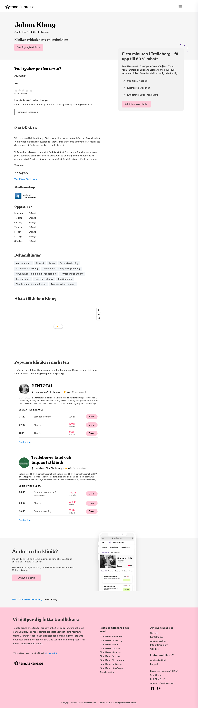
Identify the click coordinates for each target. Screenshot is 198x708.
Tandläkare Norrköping (112, 660)
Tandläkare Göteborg (111, 640)
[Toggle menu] (180, 6)
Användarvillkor (158, 641)
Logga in (154, 664)
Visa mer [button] (19, 165)
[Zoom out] (99, 314)
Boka (91, 416)
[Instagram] (159, 688)
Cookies (154, 648)
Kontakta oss (156, 637)
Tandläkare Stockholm (111, 636)
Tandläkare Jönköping (111, 668)
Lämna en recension (27, 112)
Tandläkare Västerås (110, 652)
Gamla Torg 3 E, (31, 32)
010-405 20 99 (157, 679)
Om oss (154, 633)
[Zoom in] (99, 310)
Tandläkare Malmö (109, 644)
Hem (14, 599)
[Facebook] (152, 688)
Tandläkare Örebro (110, 656)
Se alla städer (107, 672)
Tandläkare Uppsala (110, 648)
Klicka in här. (51, 653)
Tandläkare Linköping (111, 664)
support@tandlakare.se (162, 683)
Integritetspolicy (159, 645)
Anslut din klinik (26, 577)
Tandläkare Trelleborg (25, 179)
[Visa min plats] (99, 318)
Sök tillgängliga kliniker (29, 47)
